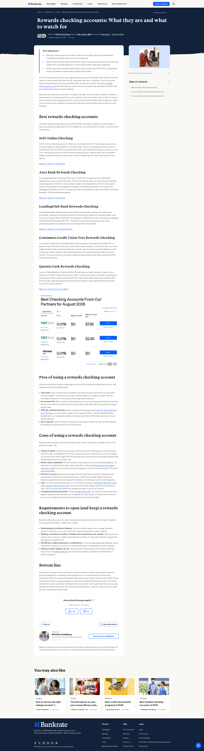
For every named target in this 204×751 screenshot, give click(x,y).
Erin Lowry (105, 34)
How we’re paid (128, 729)
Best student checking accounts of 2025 (151, 703)
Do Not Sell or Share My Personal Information (154, 742)
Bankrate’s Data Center (110, 746)
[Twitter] (39, 743)
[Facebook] (35, 743)
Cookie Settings (144, 738)
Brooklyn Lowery (113, 709)
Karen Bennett (43, 709)
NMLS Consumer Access (66, 731)
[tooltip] (93, 600)
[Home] (35, 4)
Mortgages (106, 729)
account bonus (64, 581)
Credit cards (106, 738)
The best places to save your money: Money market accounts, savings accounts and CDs (84, 707)
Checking (57, 12)
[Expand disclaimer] (169, 73)
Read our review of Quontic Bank (53, 289)
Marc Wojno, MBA (84, 34)
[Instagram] (43, 743)
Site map (126, 734)
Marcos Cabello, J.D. (80, 709)
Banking (39, 12)
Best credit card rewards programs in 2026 (118, 703)
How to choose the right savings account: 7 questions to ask (48, 705)
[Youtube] (52, 743)
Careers (126, 738)
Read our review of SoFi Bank (52, 164)
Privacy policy (143, 734)
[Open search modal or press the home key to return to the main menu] (173, 3)
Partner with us (128, 746)
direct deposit (61, 551)
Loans (104, 742)
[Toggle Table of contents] (169, 82)
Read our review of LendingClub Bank (55, 229)
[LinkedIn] (48, 743)
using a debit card (83, 491)
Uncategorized (48, 12)
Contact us (126, 742)
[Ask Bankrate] (198, 745)
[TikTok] (56, 743)
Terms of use (143, 746)
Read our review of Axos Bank (52, 198)
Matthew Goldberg (62, 34)
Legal (141, 729)
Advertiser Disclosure (160, 12)
